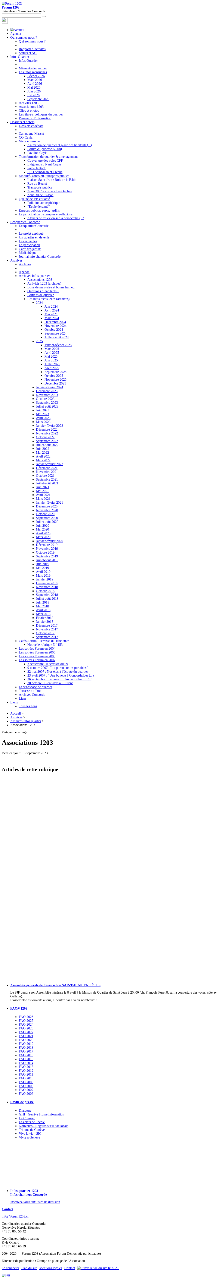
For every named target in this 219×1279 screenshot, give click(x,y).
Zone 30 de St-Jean (40, 195)
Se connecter (10, 1268)
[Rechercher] (44, 16)
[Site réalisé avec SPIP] (6, 1275)
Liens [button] (14, 702)
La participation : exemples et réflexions (46, 214)
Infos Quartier (28, 60)
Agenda (15, 33)
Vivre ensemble (29, 141)
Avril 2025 (51, 352)
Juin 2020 (42, 525)
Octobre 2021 (45, 475)
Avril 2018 (43, 610)
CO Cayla (26, 137)
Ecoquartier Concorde (34, 226)
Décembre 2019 (47, 545)
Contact (7, 1209)
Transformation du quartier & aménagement (48, 156)
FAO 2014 (26, 1063)
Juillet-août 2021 (47, 483)
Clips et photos (29, 110)
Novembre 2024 (55, 325)
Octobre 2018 (45, 591)
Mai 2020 (42, 529)
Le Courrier (27, 1118)
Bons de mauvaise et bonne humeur (51, 287)
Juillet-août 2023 (47, 406)
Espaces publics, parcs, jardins (39, 210)
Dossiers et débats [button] (22, 122)
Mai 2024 (51, 314)
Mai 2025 (51, 356)
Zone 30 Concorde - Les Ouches (49, 191)
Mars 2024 (51, 318)
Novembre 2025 (55, 379)
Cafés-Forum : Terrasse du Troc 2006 (44, 641)
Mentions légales (50, 1268)
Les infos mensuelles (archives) (48, 299)
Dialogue (25, 1110)
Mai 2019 (42, 568)
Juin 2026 (34, 91)
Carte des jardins (30, 249)
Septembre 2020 (47, 518)
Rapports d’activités (32, 49)
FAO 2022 (26, 1032)
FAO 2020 (26, 1040)
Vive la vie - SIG (30, 1133)
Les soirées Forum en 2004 (37, 648)
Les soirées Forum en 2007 (37, 660)
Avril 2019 (43, 571)
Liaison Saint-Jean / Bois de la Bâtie (51, 179)
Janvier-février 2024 (49, 387)
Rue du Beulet (37, 183)
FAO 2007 (26, 1090)
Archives (25, 264)
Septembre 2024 (55, 333)
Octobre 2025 (53, 375)
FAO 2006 (26, 1093)
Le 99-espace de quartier (35, 687)
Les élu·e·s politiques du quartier (41, 114)
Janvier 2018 (44, 621)
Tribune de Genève (32, 1129)
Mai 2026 (33, 87)
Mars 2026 (34, 80)
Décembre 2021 (47, 468)
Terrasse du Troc (30, 691)
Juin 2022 (42, 448)
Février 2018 (44, 618)
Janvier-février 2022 (49, 464)
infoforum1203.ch (15, 1216)
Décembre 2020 (47, 506)
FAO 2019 (26, 1043)
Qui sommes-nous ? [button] (23, 37)
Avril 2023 (43, 418)
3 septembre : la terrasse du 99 (47, 664)
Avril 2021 (43, 495)
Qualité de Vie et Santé (34, 199)
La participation (29, 245)
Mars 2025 (51, 349)
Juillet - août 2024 (56, 337)
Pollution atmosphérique (43, 203)
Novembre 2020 (47, 510)
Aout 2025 (51, 368)
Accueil (15, 713)
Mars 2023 (43, 422)
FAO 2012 (26, 1070)
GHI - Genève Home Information (41, 1114)
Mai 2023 (42, 414)
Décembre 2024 (55, 322)
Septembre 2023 (47, 402)
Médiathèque (27, 252)
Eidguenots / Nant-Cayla (44, 164)
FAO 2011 (26, 1074)
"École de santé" (38, 206)
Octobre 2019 (45, 552)
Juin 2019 (42, 564)
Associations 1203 (31, 106)
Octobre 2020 (45, 514)
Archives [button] (16, 260)
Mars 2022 (43, 460)
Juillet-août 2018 (47, 598)
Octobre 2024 (53, 329)
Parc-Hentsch (36, 168)
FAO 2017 (26, 1051)
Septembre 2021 (47, 479)
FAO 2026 (26, 1017)
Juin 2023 (42, 410)
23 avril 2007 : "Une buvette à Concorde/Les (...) (60, 675)
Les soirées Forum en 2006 (37, 656)
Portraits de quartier (40, 295)
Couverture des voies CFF (45, 160)
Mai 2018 (42, 606)
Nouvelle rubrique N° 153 (45, 644)
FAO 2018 (26, 1047)
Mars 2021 (43, 498)
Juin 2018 (42, 602)
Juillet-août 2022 (47, 445)
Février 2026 (36, 76)
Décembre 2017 (47, 625)
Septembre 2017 (47, 637)
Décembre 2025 (55, 383)
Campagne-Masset (31, 133)
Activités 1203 (28, 103)
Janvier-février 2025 (58, 345)
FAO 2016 (26, 1055)
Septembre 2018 (47, 594)
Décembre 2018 (47, 583)
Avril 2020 (43, 533)
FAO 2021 (26, 1036)
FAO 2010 (26, 1078)
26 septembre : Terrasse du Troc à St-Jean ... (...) (59, 679)
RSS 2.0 (113, 1268)
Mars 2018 (43, 614)
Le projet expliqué (31, 233)
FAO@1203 (18, 1008)
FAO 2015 (26, 1059)
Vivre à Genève (29, 1137)
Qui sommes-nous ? (32, 41)
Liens (22, 698)
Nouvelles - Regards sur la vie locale (43, 1126)
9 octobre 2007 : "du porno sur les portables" (57, 667)
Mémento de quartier (33, 68)
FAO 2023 (26, 1028)
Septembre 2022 (47, 441)
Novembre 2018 (47, 587)
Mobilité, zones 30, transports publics (44, 176)
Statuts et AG (28, 53)
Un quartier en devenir (34, 237)
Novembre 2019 (47, 548)
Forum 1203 (10, 7)
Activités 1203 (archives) (44, 283)
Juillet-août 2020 (47, 521)
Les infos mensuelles (33, 72)
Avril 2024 (51, 310)
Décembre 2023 (47, 391)
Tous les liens (28, 706)
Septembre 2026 (38, 99)
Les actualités (28, 241)
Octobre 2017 (45, 633)
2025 (39, 341)
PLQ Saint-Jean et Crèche (44, 172)
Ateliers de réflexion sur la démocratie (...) (55, 218)
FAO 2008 (26, 1086)
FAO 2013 (26, 1067)
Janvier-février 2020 (49, 541)
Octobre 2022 (45, 437)
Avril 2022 (43, 456)
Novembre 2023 (47, 395)
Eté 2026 (33, 95)
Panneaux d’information (35, 118)
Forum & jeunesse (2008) (44, 149)
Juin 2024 (51, 306)
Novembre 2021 (47, 472)
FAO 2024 (26, 1024)
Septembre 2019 (47, 556)
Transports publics (39, 187)
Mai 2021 (42, 491)
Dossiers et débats (31, 126)
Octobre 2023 (45, 399)
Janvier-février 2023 (49, 425)
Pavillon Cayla (37, 153)
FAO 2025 (26, 1020)
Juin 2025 (51, 360)
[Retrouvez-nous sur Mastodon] (5, 22)
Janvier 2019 (44, 579)
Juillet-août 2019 (47, 560)
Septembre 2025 (55, 372)
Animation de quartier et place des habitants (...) (59, 145)
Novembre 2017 (47, 629)
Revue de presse (22, 1102)
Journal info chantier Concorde (40, 256)
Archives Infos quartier (34, 276)
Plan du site (29, 1268)
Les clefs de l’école (32, 1122)
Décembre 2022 (47, 429)
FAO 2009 (26, 1082)
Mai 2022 (42, 452)
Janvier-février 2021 (49, 502)
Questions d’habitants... (43, 291)
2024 (39, 302)
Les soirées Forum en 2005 (37, 652)
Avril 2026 (34, 83)
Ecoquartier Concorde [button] (25, 222)
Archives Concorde (32, 694)
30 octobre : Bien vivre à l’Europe (50, 683)
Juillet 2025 (52, 364)
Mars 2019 (43, 575)
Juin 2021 (42, 487)
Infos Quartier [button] (19, 56)
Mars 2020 (43, 537)
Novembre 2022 (47, 433)
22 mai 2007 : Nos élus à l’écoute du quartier (57, 671)
